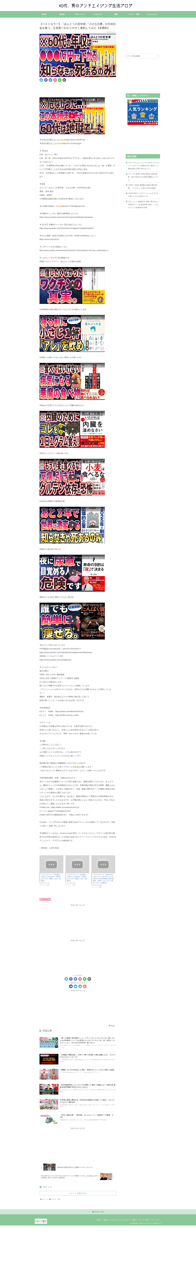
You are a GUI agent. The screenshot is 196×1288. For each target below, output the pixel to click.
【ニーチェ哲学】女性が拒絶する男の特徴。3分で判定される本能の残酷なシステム (143, 177)
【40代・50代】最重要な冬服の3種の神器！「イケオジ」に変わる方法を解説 (142, 186)
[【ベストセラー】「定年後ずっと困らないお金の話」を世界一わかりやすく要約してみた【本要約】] (51, 864)
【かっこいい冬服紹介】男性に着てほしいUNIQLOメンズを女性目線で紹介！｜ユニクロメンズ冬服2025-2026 (143, 204)
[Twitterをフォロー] (75, 986)
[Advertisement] (78, 89)
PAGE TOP (99, 1212)
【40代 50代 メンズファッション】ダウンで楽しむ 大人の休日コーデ (143, 194)
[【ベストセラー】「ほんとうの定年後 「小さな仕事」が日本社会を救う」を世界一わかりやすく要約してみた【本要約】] (50, 80)
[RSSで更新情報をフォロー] (84, 986)
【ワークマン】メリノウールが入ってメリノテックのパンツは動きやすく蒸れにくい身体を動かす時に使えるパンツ (143, 165)
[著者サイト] (71, 986)
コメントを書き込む (78, 1193)
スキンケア (126, 1220)
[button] (158, 56)
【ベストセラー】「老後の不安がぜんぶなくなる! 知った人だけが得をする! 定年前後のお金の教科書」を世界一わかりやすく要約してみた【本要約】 (103, 879)
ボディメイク (115, 1220)
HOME (98, 1220)
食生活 (106, 1220)
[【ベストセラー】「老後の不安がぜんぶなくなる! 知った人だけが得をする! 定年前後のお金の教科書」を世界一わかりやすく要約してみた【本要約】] (103, 864)
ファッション (155, 1220)
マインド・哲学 (45, 899)
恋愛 (134, 1220)
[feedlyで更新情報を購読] (80, 986)
